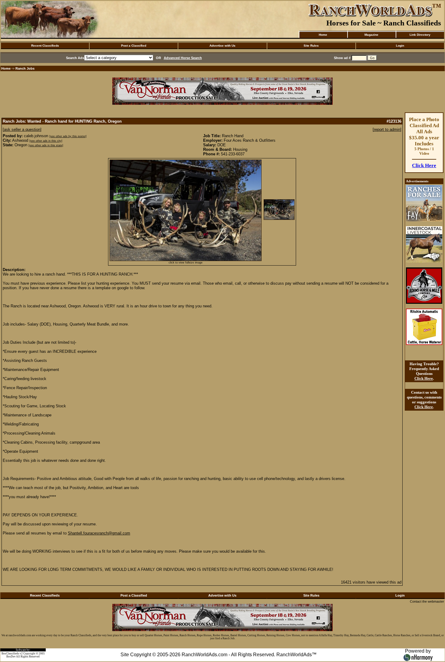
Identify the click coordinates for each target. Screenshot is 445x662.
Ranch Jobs (25, 68)
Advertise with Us (222, 45)
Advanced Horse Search (183, 58)
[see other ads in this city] (45, 140)
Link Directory (420, 34)
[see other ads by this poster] (68, 136)
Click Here (424, 165)
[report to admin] (387, 129)
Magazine (371, 34)
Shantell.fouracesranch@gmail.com (99, 533)
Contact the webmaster (427, 601)
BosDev (11, 656)
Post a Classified (133, 45)
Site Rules (311, 45)
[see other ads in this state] (45, 145)
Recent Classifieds (45, 45)
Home (323, 34)
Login (400, 45)
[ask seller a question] (22, 129)
